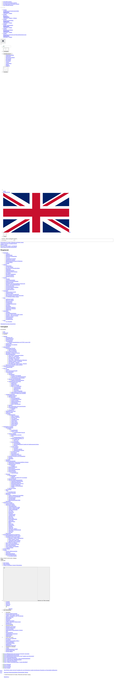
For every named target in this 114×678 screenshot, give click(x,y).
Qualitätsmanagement (10, 394)
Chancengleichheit (10, 372)
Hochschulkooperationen (11, 313)
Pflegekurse (16, 389)
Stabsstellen (10, 458)
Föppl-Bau (10, 513)
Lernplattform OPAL (10, 643)
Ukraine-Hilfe (9, 343)
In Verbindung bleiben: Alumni (12, 296)
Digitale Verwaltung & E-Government (19, 477)
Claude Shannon (14, 423)
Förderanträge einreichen (16, 434)
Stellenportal (8, 309)
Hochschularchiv (12, 464)
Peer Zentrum (14, 452)
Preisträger (16, 447)
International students (10, 57)
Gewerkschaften (11, 499)
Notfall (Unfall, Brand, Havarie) (12, 614)
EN (70, 232)
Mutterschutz (13, 383)
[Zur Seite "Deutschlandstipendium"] (9, 657)
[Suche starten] (14, 240)
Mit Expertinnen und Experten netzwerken (15, 295)
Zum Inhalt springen (7, 1)
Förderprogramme (9, 282)
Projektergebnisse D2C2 (19, 437)
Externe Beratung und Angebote (18, 377)
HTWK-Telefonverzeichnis (11, 551)
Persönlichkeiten (11, 414)
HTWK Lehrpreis (15, 446)
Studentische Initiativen (11, 307)
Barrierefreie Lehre (15, 453)
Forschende (8, 61)
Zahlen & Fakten (9, 412)
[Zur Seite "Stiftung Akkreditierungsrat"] (15, 662)
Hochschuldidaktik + (10, 642)
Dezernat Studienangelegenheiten (15, 480)
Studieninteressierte (10, 55)
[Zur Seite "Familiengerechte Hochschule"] (11, 655)
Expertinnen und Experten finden (13, 537)
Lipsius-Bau (11, 520)
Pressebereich (8, 623)
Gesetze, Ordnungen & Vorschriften (15, 495)
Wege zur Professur (12, 350)
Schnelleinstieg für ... (8, 53)
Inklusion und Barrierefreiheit (14, 379)
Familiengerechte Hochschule (14, 381)
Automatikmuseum (12, 506)
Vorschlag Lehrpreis (18, 449)
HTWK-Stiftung (9, 651)
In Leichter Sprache (12, 556)
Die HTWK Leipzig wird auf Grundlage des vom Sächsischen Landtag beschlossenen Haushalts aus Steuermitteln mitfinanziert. (30, 670)
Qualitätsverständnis (12, 395)
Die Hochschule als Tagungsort (12, 294)
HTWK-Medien (9, 262)
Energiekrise (8, 345)
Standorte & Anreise (10, 620)
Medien (7, 64)
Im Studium (8, 273)
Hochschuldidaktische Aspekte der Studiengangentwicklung (26, 444)
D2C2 (12, 436)
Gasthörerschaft (9, 367)
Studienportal (8, 644)
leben (4, 297)
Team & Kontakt (14, 472)
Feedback (8, 65)
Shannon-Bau (11, 525)
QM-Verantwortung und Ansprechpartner (17, 406)
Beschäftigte (8, 59)
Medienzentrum (11, 521)
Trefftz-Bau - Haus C (12, 528)
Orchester (8, 305)
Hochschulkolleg (12, 470)
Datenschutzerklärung (10, 553)
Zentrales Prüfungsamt (15, 484)
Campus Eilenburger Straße (14, 507)
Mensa (9, 522)
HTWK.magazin (9, 339)
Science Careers (14, 431)
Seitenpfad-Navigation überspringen (8, 323)
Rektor (9, 428)
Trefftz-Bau (10, 527)
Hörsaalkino (8, 306)
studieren (5, 264)
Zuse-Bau (10, 532)
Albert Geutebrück (15, 415)
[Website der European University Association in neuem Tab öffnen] (16, 653)
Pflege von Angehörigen (16, 386)
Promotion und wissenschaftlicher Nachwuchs (15, 283)
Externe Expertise (14, 400)
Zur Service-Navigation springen (10, 2)
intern (4, 320)
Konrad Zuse (14, 425)
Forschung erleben (10, 288)
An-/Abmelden (9, 321)
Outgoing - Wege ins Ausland (12, 315)
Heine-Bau (10, 516)
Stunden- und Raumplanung (17, 485)
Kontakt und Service (10, 289)
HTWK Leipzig (4, 244)
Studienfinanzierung (10, 270)
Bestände (13, 465)
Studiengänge (8, 265)
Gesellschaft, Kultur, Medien (14, 540)
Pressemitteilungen (10, 338)
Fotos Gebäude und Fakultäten (12, 546)
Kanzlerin (10, 457)
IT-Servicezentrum (12, 471)
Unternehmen (8, 63)
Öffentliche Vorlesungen (11, 645)
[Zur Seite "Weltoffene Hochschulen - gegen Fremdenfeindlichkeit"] (16, 658)
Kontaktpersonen (9, 319)
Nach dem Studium (10, 275)
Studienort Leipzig (10, 299)
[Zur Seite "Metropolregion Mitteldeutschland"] (12, 659)
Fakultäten (8, 459)
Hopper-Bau (11, 518)
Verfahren (13, 408)
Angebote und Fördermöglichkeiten (18, 376)
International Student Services (17, 483)
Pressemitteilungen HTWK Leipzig (13, 535)
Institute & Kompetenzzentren (12, 281)
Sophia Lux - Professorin (13, 356)
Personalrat (8, 494)
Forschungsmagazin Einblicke (12, 287)
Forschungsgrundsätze (10, 280)
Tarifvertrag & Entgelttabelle (14, 496)
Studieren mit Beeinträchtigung (17, 380)
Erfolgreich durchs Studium (11, 271)
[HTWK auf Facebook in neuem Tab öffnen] (7, 666)
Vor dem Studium (9, 267)
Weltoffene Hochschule (11, 411)
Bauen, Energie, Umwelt (13, 539)
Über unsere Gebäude (10, 504)
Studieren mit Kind (15, 385)
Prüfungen (8, 619)
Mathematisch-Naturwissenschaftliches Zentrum (18, 462)
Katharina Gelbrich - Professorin (15, 361)
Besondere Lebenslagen (11, 274)
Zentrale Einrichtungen (10, 461)
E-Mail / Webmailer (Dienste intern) (13, 621)
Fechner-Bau (11, 512)
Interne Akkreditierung (16, 404)
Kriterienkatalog (14, 402)
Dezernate (8, 474)
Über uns (8, 257)
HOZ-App (16, 440)
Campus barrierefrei (10, 503)
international (5, 310)
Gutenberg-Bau (11, 515)
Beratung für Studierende (11, 638)
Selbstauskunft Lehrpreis (19, 450)
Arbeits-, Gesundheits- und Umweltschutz (14, 615)
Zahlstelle (13, 476)
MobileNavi (6, 676)
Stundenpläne (8, 618)
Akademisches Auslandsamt (14, 463)
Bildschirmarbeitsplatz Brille (14, 500)
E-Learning (8, 639)
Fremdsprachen (9, 302)
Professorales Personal (10, 348)
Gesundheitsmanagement (11, 303)
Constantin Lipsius (15, 419)
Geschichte (8, 413)
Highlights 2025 (9, 337)
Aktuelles (8, 254)
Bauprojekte (8, 533)
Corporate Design (9, 547)
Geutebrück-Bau (11, 514)
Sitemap (26, 672)
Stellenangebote (9, 255)
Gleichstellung (11, 374)
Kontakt (7, 263)
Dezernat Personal (12, 478)
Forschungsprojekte (10, 286)
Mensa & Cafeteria (10, 300)
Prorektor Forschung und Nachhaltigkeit (16, 456)
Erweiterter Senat (12, 491)
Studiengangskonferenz (16, 401)
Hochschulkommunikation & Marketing (14, 261)
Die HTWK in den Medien (11, 542)
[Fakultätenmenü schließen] (3, 41)
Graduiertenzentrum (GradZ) (12, 649)
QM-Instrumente (11, 396)
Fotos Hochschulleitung (11, 545)
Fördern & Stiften (9, 293)
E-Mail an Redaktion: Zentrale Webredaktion (12, 565)
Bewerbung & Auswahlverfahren (13, 268)
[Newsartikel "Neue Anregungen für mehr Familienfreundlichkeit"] (18, 656)
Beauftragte (8, 501)
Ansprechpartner (17, 387)
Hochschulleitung (9, 427)
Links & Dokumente (18, 390)
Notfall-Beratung (17, 388)
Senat (7, 490)
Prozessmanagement (15, 398)
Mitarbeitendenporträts (10, 354)
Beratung (16, 445)
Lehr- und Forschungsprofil (11, 370)
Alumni (7, 62)
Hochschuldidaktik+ (15, 442)
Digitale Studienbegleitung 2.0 (17, 438)
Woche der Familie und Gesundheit (18, 393)
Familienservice (14, 382)
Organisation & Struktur (11, 258)
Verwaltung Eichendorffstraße (14, 529)
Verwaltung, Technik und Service (13, 353)
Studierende (8, 56)
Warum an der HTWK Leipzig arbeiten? (14, 364)
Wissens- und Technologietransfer (13, 284)
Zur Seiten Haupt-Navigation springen (11, 4)
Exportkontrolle (14, 430)
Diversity (10, 373)
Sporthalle (10, 526)
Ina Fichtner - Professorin (13, 358)
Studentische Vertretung (11, 308)
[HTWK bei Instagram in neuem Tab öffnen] (7, 664)
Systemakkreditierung (12, 407)
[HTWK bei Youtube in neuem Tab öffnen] (6, 667)
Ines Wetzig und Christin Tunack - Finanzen (17, 363)
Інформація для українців (11, 344)
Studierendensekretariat (16, 482)
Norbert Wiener (14, 424)
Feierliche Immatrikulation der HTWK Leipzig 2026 (19, 342)
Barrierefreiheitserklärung (11, 554)
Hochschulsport (9, 301)
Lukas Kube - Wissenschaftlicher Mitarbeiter (17, 360)
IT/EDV (13, 487)
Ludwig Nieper (14, 421)
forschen (5, 277)
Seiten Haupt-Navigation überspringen (9, 247)
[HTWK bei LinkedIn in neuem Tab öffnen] (7, 665)
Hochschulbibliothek (12, 466)
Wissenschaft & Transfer (11, 292)
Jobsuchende (8, 58)
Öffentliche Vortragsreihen (11, 256)
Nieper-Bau (10, 523)
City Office (10, 510)
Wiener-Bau (10, 531)
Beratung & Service (10, 276)
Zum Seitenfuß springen (8, 5)
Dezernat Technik (12, 488)
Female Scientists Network (19, 432)
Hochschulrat (8, 489)
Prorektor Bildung (12, 433)
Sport (7, 631)
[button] (6, 50)
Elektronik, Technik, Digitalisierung (15, 538)
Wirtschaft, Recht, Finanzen (14, 541)
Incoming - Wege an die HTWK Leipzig (14, 314)
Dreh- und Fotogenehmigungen (12, 544)
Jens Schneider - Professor (13, 362)
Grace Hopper (14, 418)
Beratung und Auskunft (16, 375)
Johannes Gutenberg (15, 417)
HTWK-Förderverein (10, 650)
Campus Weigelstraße (12, 509)
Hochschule (5, 252)
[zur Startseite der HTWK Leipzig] (9, 246)
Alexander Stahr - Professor (14, 357)
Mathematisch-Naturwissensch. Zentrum (14, 630)
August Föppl (14, 420)
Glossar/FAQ (11, 409)
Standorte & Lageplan (10, 259)
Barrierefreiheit (21, 672)
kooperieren (5, 290)
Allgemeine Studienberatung (17, 481)
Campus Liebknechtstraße (13, 508)
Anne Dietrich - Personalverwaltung (15, 355)
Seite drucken (6, 562)
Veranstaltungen (9, 318)
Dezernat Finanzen (12, 475)
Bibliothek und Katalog (11, 626)
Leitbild (7, 369)
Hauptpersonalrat (12, 497)
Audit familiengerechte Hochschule (18, 392)
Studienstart (8, 269)
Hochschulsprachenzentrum (14, 469)
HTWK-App (16, 439)
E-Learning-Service (15, 451)
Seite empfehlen (6, 564)
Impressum (8, 552)
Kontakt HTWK (6, 192)
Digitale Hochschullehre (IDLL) (12, 640)
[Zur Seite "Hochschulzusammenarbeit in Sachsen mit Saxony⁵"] (10, 660)
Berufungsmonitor (12, 349)
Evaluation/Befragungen (16, 399)
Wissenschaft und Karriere (11, 351)
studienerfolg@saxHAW (16, 455)
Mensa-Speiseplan (9, 617)
